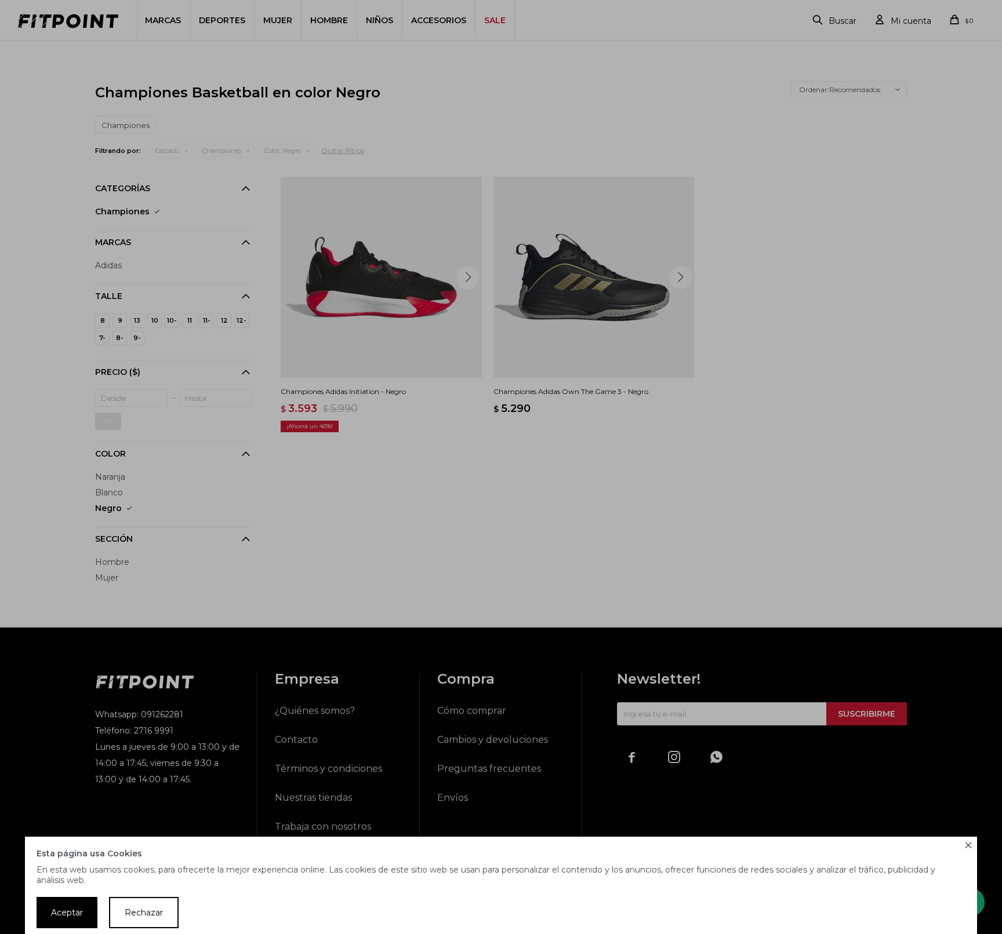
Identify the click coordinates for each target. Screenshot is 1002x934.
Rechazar (144, 912)
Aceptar (67, 912)
